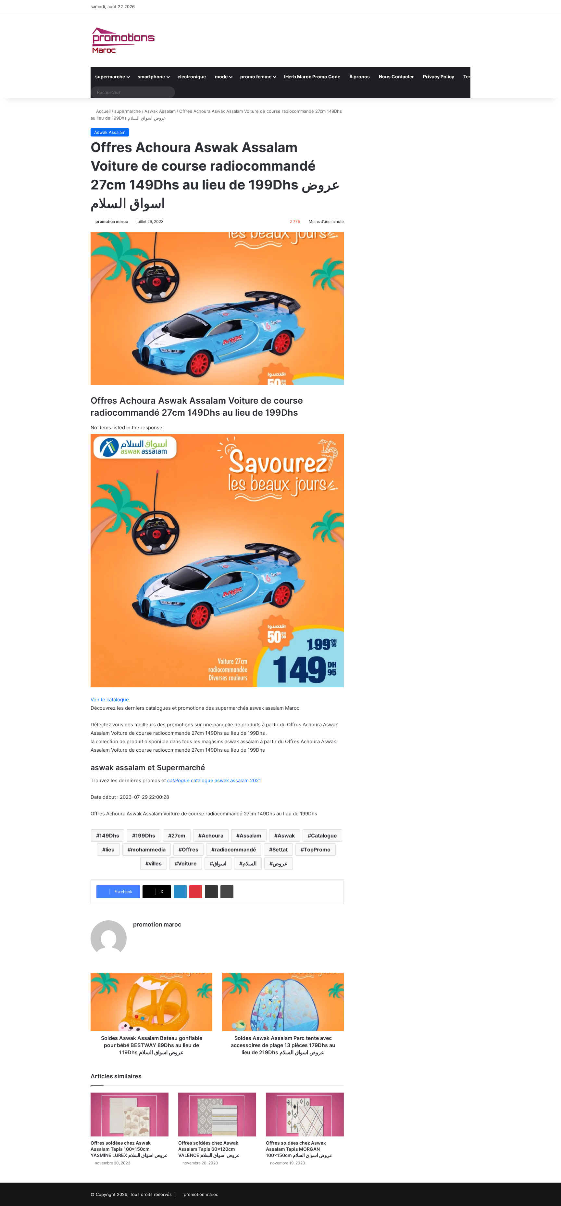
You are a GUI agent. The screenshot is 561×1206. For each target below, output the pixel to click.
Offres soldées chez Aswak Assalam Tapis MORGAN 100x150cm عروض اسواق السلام (299, 1149)
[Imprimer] (226, 891)
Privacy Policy (438, 76)
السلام (249, 863)
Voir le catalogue (110, 699)
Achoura (212, 835)
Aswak (286, 835)
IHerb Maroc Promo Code (312, 76)
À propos (359, 76)
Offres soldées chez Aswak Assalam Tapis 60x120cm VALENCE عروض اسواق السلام (209, 1149)
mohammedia (148, 849)
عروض (280, 863)
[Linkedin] (180, 891)
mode (221, 76)
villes (155, 863)
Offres (190, 849)
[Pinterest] (195, 891)
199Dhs (145, 835)
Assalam (250, 835)
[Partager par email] (211, 891)
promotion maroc (111, 221)
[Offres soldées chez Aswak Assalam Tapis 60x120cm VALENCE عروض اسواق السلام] (217, 1114)
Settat (280, 849)
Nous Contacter (396, 76)
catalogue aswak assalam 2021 (214, 780)
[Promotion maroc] (123, 40)
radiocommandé (235, 849)
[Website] (137, 936)
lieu (110, 849)
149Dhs (109, 835)
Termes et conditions (486, 76)
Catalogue (324, 835)
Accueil (103, 111)
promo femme (255, 76)
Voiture (187, 863)
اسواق (219, 863)
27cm (178, 835)
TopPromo (317, 849)
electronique (192, 76)
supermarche (110, 76)
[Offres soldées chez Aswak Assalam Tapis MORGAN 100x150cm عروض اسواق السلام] (305, 1114)
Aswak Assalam (160, 111)
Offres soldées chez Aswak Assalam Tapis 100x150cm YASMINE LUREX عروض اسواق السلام (129, 1149)
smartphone (151, 76)
